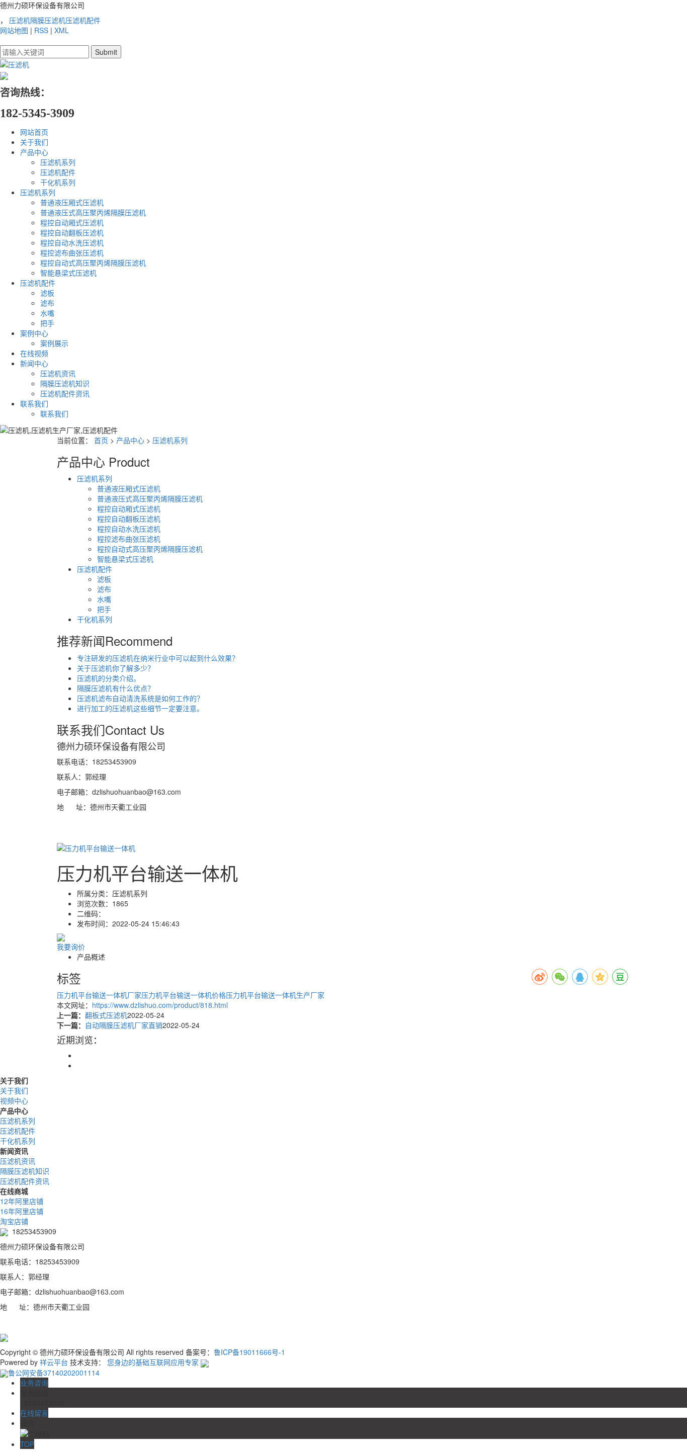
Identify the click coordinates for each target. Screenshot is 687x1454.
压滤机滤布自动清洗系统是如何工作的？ (140, 698)
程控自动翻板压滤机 (72, 232)
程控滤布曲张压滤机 (72, 252)
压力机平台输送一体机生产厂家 (275, 995)
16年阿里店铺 (21, 1211)
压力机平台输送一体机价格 (183, 995)
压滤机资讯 (57, 373)
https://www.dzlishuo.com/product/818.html (160, 1005)
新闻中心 (34, 363)
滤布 (47, 303)
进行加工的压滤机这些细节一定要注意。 (140, 708)
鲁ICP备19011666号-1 (249, 1352)
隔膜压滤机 (47, 20)
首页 (101, 440)
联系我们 (34, 403)
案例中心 (34, 333)
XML (61, 30)
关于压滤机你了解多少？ (115, 668)
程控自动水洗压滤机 (72, 242)
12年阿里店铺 (21, 1201)
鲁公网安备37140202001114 (54, 1372)
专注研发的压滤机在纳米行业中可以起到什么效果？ (158, 658)
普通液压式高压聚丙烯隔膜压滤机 (93, 212)
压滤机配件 (83, 20)
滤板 (47, 293)
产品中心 (34, 152)
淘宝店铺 (14, 1221)
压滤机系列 (57, 162)
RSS (41, 30)
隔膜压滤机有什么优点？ (115, 688)
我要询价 (71, 947)
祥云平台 (54, 1362)
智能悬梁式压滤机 (68, 273)
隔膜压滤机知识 (65, 383)
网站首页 (34, 132)
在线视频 (34, 353)
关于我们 (34, 142)
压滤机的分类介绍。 (108, 678)
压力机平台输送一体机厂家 (99, 995)
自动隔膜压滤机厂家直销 (123, 1025)
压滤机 (19, 20)
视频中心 (14, 1100)
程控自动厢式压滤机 (72, 222)
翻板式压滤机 (106, 1015)
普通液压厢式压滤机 (72, 202)
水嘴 (47, 313)
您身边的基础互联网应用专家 (153, 1362)
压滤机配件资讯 (65, 393)
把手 (47, 323)
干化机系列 (57, 182)
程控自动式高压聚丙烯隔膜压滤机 (93, 263)
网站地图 (14, 30)
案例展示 (54, 343)
